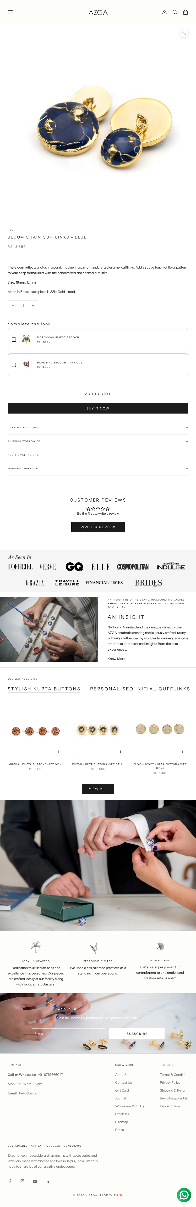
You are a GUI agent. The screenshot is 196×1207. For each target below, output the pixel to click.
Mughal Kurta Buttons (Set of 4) (36, 764)
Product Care (170, 1106)
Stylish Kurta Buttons (44, 689)
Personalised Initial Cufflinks (140, 689)
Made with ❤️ (110, 1195)
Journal (120, 1098)
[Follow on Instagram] (22, 1181)
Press (119, 1130)
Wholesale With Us (129, 1106)
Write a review (98, 527)
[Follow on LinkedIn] (47, 1181)
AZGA (12, 229)
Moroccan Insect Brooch (58, 337)
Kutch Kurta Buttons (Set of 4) (98, 764)
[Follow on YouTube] (35, 1181)
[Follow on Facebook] (10, 1181)
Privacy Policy (170, 1082)
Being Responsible (174, 1098)
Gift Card (122, 1090)
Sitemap (121, 1122)
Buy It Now (98, 408)
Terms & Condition (174, 1074)
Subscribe (137, 1034)
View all (98, 789)
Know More (116, 659)
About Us (122, 1074)
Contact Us (123, 1082)
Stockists (122, 1114)
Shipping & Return (173, 1090)
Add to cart (98, 394)
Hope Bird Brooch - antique (60, 362)
